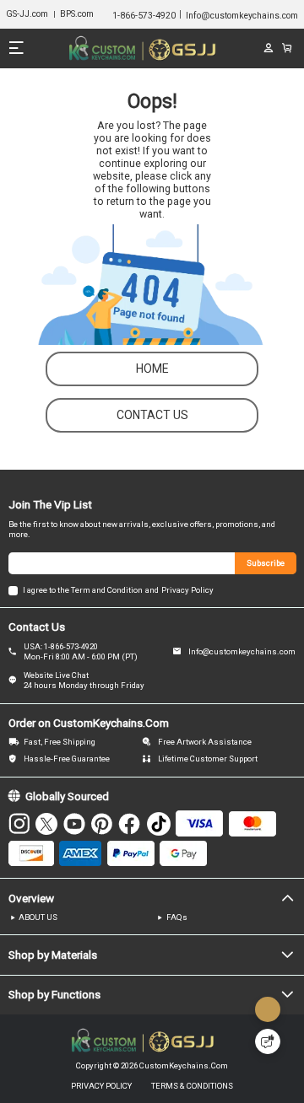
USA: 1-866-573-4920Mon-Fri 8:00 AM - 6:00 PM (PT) (81, 651)
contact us (152, 415)
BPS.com (77, 13)
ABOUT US (38, 917)
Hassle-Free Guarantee (67, 758)
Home (152, 368)
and (152, 590)
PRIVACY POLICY (101, 1086)
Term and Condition (107, 590)
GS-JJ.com (27, 13)
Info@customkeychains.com (242, 651)
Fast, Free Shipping (59, 741)
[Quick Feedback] (267, 1041)
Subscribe (266, 563)
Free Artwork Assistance (205, 741)
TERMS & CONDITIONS (192, 1086)
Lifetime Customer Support (208, 758)
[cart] (287, 48)
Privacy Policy (187, 590)
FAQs (176, 917)
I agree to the (46, 590)
